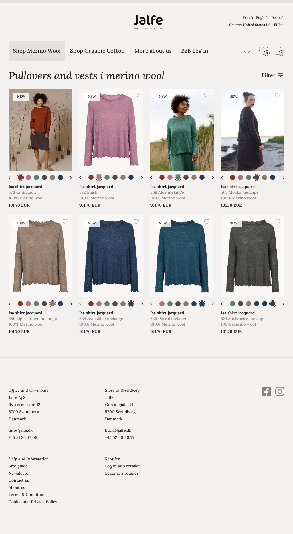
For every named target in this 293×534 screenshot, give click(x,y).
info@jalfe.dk (21, 430)
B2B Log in (194, 50)
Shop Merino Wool (36, 50)
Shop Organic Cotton (97, 50)
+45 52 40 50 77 (119, 437)
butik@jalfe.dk (118, 430)
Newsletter (19, 473)
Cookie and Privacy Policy (33, 501)
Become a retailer (121, 473)
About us (17, 487)
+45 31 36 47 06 (23, 437)
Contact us (19, 480)
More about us (152, 50)
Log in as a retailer (122, 466)
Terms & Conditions (28, 494)
